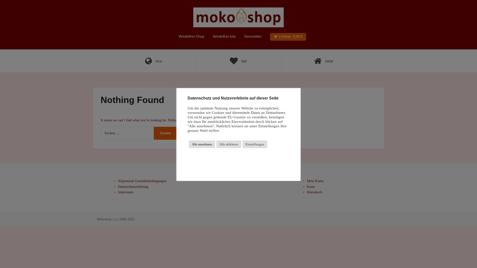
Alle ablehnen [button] (228, 144)
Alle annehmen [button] (202, 144)
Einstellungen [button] (254, 144)
